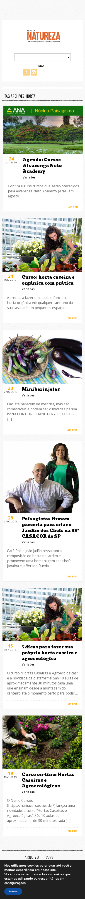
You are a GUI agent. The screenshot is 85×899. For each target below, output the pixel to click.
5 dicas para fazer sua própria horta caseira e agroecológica (50, 653)
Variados (29, 177)
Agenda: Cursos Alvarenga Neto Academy (42, 166)
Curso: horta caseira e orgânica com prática (48, 280)
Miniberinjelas (41, 389)
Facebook (26, 72)
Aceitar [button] (13, 891)
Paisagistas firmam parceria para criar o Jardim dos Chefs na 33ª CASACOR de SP (50, 528)
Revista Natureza (43, 36)
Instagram (34, 72)
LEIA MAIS (73, 206)
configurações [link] (15, 883)
